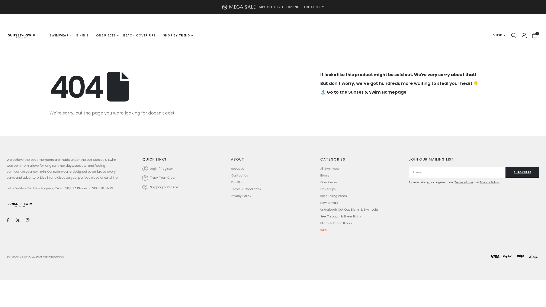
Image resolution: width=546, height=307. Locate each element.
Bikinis (82, 35)
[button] (514, 35)
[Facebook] (7, 219)
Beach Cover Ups (139, 35)
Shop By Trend (176, 35)
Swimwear (59, 35)
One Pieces (106, 35)
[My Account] (524, 35)
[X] (17, 219)
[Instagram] (27, 219)
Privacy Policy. (489, 182)
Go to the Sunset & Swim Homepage (367, 92)
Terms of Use (464, 182)
